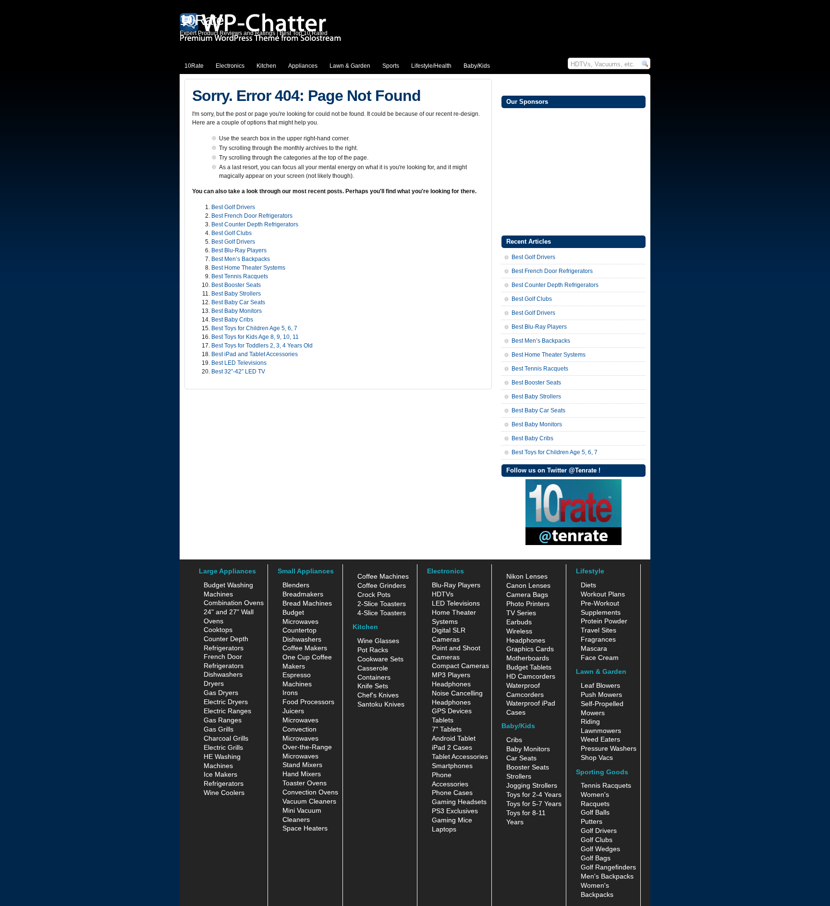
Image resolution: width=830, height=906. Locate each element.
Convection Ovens (310, 792)
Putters (591, 821)
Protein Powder (604, 621)
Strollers (518, 776)
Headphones (451, 684)
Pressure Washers (608, 748)
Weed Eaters (600, 739)
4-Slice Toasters (381, 613)
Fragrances (598, 639)
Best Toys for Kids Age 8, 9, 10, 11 (255, 337)
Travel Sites (598, 630)
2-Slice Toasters (381, 604)
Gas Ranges (223, 720)
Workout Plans (603, 594)
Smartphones (452, 765)
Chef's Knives (378, 695)
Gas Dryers (221, 692)
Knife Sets (372, 686)
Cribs (514, 740)
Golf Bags (595, 858)
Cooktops (218, 629)
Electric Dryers (226, 702)
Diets (588, 585)
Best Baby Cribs (232, 319)
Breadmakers (302, 594)
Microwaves (300, 720)
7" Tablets (447, 729)
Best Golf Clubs (231, 233)
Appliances (302, 65)
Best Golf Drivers (233, 207)
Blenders (295, 585)
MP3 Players (451, 675)
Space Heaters (305, 828)
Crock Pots (374, 594)
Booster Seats (527, 767)
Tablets (442, 720)
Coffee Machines (383, 576)
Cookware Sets (380, 659)
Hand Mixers (301, 774)
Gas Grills (218, 729)
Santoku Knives (380, 704)
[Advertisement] (573, 171)
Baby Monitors (528, 749)
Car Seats (521, 758)
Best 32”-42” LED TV (238, 371)
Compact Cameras (460, 666)
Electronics (230, 65)
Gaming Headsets (459, 802)
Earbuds (519, 622)
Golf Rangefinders (608, 867)
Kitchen (266, 65)
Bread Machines (307, 603)
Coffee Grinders (381, 585)
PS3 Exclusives (455, 811)
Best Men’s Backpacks (240, 259)
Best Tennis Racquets (239, 276)
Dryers (214, 683)
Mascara (594, 648)
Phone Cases (452, 792)
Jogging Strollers (531, 785)
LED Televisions (456, 603)
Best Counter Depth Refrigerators (254, 224)
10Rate (194, 65)
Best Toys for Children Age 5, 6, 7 (254, 328)
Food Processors (308, 702)
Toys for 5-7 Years (533, 803)
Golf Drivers (599, 830)
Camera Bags (527, 594)
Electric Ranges (227, 711)
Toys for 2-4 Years (533, 794)
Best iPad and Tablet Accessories (254, 354)
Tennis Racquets (606, 785)
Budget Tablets (528, 667)
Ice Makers (220, 774)
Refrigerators (224, 783)
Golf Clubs (596, 840)
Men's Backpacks (607, 876)
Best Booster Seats (236, 285)
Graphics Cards (530, 649)
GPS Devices (452, 711)
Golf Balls (595, 812)
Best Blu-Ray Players (239, 250)
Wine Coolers (224, 792)
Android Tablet (454, 738)
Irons (290, 692)
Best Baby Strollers (236, 293)
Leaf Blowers (600, 685)
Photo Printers (527, 604)
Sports (390, 65)
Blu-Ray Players (456, 585)
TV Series (521, 613)
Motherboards (527, 658)
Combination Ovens (234, 603)
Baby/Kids (477, 65)
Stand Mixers (302, 765)
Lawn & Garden (350, 65)
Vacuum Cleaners (309, 801)
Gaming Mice (452, 820)
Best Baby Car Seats (238, 302)
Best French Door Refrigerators (252, 215)
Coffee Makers (304, 648)
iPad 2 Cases (452, 747)
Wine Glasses (378, 641)
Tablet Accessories (460, 756)
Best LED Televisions (239, 363)
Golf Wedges (600, 849)
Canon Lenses (528, 585)
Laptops (444, 829)
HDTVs (442, 594)
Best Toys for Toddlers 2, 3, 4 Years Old (262, 345)
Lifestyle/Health (431, 65)
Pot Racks (372, 650)
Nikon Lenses (527, 576)
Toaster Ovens (304, 783)
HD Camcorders (530, 676)
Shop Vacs (597, 757)
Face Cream (600, 657)
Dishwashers (223, 674)
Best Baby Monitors (236, 311)
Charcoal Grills (226, 738)
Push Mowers (601, 694)
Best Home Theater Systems (248, 267)
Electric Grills (223, 747)
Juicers (293, 711)
